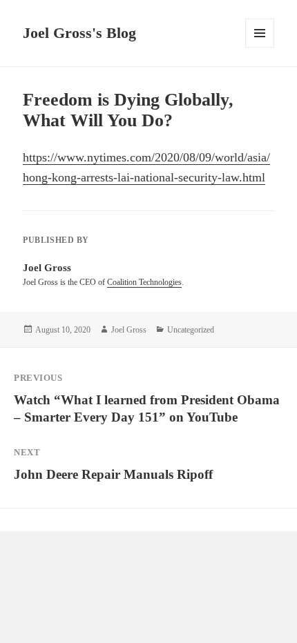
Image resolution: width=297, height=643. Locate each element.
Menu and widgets (260, 47)
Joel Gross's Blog (79, 32)
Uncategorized (190, 330)
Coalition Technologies (144, 282)
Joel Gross (128, 330)
